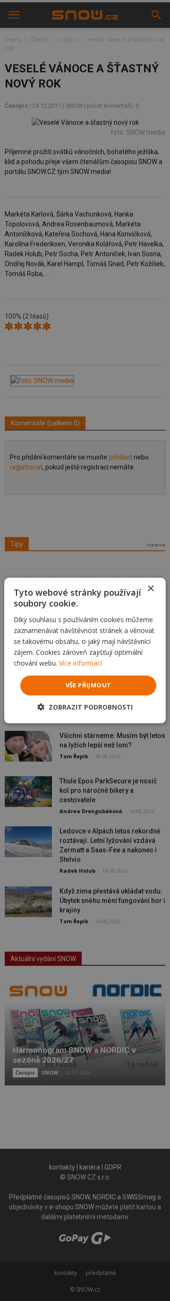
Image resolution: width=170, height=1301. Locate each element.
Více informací (80, 663)
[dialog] (85, 650)
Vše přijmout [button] (88, 685)
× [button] (150, 588)
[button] (85, 707)
